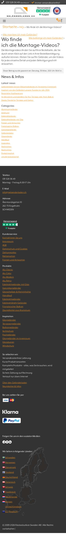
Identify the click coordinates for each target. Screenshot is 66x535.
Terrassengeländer (11, 323)
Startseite (10, 27)
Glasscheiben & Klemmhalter (16, 292)
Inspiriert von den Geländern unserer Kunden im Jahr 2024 (25, 90)
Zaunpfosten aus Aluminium (16, 310)
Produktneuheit (7, 153)
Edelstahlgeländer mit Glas (12, 119)
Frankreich (10, 492)
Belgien (8, 501)
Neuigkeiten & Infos (11, 386)
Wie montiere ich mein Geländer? (20, 34)
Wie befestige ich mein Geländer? (46, 38)
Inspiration (5, 143)
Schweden (10, 457)
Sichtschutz (8, 331)
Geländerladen (7, 133)
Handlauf (5, 140)
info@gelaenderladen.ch (14, 192)
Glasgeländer (6, 136)
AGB (4, 245)
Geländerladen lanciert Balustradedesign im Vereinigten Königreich (28, 87)
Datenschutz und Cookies (14, 249)
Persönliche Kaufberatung (12, 93)
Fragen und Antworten (10, 123)
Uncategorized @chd (10, 157)
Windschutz (8, 346)
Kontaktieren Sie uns (12, 237)
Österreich (10, 482)
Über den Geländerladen (14, 382)
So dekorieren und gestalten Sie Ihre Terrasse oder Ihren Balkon (27, 97)
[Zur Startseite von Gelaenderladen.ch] (21, 11)
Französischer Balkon (10, 126)
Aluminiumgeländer (9, 109)
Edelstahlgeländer (8, 116)
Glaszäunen (8, 342)
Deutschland (11, 477)
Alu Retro (6, 280)
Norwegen (10, 462)
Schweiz (9, 487)
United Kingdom (13, 506)
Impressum (8, 241)
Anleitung (5, 113)
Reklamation (8, 256)
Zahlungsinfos (9, 252)
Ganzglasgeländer (8, 130)
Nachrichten (6, 146)
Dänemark (10, 467)
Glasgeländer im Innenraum (16, 338)
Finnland (9, 472)
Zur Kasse (37, 21)
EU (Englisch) (11, 511)
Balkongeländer (10, 327)
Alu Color (6, 273)
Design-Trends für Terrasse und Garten (17, 100)
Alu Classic (7, 269)
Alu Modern (8, 277)
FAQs (21, 27)
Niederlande (11, 497)
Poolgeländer (9, 334)
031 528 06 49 (13, 2)
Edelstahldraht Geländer (14, 303)
